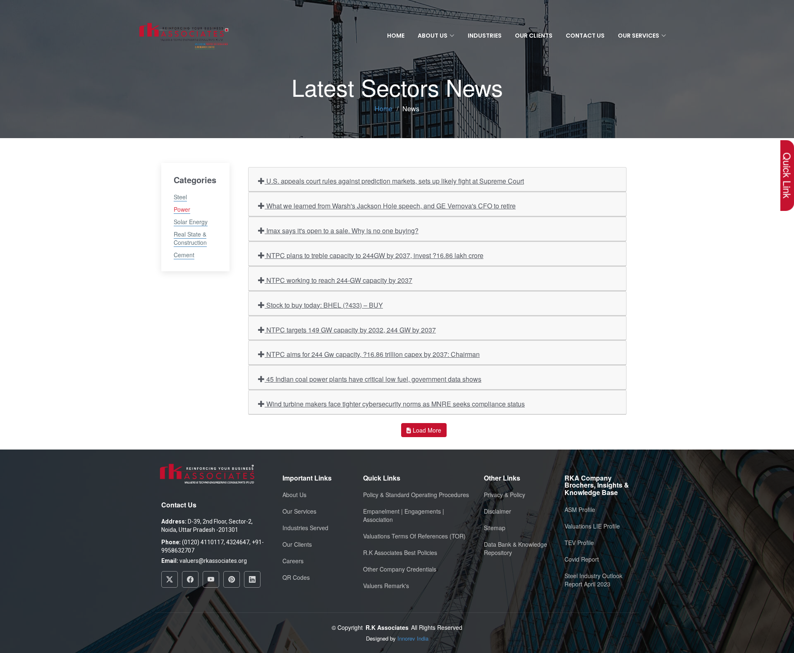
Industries (485, 35)
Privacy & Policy (504, 494)
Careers (293, 561)
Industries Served (305, 528)
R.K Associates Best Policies (400, 552)
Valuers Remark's (386, 585)
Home (395, 35)
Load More (426, 430)
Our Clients (533, 35)
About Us (294, 494)
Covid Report (581, 559)
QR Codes (296, 577)
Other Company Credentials (399, 569)
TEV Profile (579, 542)
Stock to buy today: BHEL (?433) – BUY (324, 305)
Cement (184, 255)
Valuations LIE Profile (592, 526)
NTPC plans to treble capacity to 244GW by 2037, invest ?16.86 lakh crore (374, 255)
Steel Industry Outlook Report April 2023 (593, 580)
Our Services (299, 511)
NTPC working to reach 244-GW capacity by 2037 (338, 280)
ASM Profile (579, 509)
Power (182, 209)
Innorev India (412, 638)
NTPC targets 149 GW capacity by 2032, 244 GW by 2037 (350, 330)
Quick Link (787, 176)
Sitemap (494, 528)
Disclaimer (497, 511)
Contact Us (585, 35)
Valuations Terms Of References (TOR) (414, 536)
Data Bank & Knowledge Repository (515, 548)
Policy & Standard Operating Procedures (416, 494)
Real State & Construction (190, 238)
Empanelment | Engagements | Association (403, 515)
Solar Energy (191, 222)
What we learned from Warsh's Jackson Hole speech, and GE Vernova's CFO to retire (390, 205)
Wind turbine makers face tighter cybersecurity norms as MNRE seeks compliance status (395, 404)
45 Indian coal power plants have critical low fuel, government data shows (373, 379)
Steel (180, 197)
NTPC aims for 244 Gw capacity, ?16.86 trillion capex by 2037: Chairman (372, 354)
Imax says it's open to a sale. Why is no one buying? (342, 230)
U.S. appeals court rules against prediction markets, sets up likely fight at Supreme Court (394, 181)
